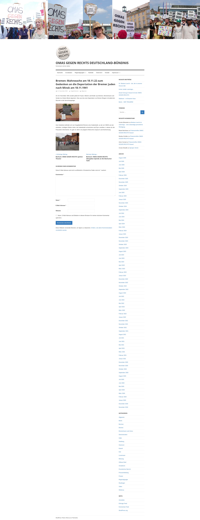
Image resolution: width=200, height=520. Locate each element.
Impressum (115, 72)
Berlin (120, 420)
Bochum (121, 424)
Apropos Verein (133, 148)
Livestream (122, 455)
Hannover (121, 445)
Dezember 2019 (123, 404)
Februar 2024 (122, 230)
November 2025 (123, 182)
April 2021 (122, 348)
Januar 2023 (122, 275)
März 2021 (122, 352)
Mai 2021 (121, 345)
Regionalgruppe (123, 479)
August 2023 (122, 251)
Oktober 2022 (123, 286)
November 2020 (123, 365)
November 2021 (123, 324)
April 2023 (122, 265)
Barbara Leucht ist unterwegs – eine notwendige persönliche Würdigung (131, 125)
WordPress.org (123, 510)
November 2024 (123, 203)
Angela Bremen (75, 91)
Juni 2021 (121, 341)
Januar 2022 (122, 317)
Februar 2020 (122, 397)
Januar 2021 (122, 358)
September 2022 (123, 289)
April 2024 (122, 223)
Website (58, 210)
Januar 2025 (122, 199)
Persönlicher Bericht (125, 469)
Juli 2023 (121, 255)
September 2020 (123, 372)
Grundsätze (68, 72)
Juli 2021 (121, 338)
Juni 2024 (121, 216)
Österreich (99, 72)
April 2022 (122, 307)
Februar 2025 (122, 196)
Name (58, 200)
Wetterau (121, 490)
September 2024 (123, 210)
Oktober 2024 (123, 206)
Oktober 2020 (123, 369)
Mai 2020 (121, 386)
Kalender (90, 72)
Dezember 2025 (123, 178)
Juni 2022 (121, 300)
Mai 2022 (121, 303)
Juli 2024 (121, 213)
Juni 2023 (121, 258)
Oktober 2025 (123, 185)
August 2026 (122, 158)
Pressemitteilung (124, 472)
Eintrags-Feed (123, 503)
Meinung (121, 459)
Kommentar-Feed (124, 507)
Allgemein (83, 91)
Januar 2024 (122, 234)
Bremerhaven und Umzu (126, 431)
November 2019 (123, 407)
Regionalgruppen (80, 72)
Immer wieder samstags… (126, 89)
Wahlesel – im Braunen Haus (127, 98)
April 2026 (122, 172)
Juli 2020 (121, 379)
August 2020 (122, 376)
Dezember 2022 (123, 279)
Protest (121, 476)
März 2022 (122, 310)
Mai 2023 (121, 262)
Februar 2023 (122, 272)
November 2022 (123, 282)
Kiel (120, 452)
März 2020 (122, 393)
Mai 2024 (121, 220)
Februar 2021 (122, 355)
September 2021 (123, 331)
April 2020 (122, 390)
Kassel (121, 448)
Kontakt (107, 72)
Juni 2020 (121, 383)
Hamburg (121, 441)
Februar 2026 (122, 175)
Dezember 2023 (123, 237)
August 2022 (122, 293)
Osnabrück (122, 466)
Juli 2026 (121, 161)
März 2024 (122, 227)
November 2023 (123, 241)
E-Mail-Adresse (61, 205)
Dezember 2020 (123, 362)
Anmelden (122, 500)
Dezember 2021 (123, 320)
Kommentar (60, 174)
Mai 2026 (121, 168)
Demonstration (123, 434)
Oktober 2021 (123, 327)
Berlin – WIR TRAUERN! (126, 102)
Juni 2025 (121, 192)
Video (120, 486)
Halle (120, 438)
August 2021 (122, 334)
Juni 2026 (121, 165)
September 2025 (123, 189)
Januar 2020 (122, 400)
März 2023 (122, 268)
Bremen (121, 427)
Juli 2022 (121, 296)
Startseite (60, 72)
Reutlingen (122, 483)
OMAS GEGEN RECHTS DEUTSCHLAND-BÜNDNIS (92, 63)
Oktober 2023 (123, 244)
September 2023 (123, 248)
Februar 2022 (122, 313)
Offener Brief (122, 462)
